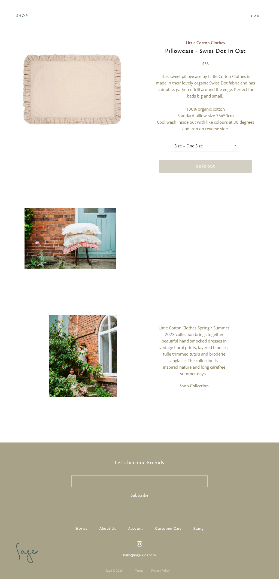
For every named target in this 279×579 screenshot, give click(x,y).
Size (178, 145)
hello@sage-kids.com (139, 555)
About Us (107, 528)
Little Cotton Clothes (205, 43)
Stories (81, 528)
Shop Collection (194, 386)
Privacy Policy (160, 570)
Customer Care (168, 528)
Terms (139, 570)
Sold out (205, 166)
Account (135, 528)
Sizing (198, 528)
